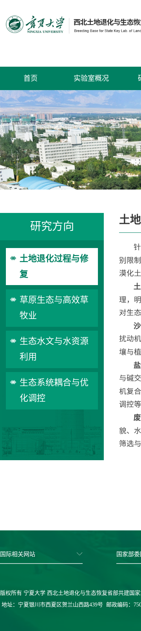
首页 (31, 78)
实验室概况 (91, 78)
